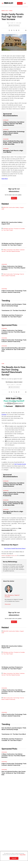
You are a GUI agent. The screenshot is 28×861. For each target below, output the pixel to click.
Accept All (14, 858)
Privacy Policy (22, 854)
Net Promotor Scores (20, 464)
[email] (18, 30)
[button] (3, 3)
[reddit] (16, 30)
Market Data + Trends (7, 10)
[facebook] (9, 30)
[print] (25, 30)
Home (3, 363)
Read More (5, 178)
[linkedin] (11, 30)
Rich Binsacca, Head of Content (14, 382)
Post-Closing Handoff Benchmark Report (15, 548)
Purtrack (4, 414)
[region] (14, 856)
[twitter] (14, 30)
